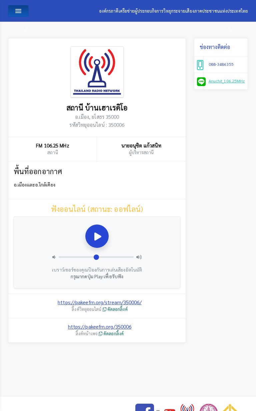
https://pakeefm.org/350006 (100, 326)
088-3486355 (221, 64)
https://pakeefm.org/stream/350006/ (99, 302)
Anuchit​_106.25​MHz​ (227, 80)
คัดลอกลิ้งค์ (117, 309)
